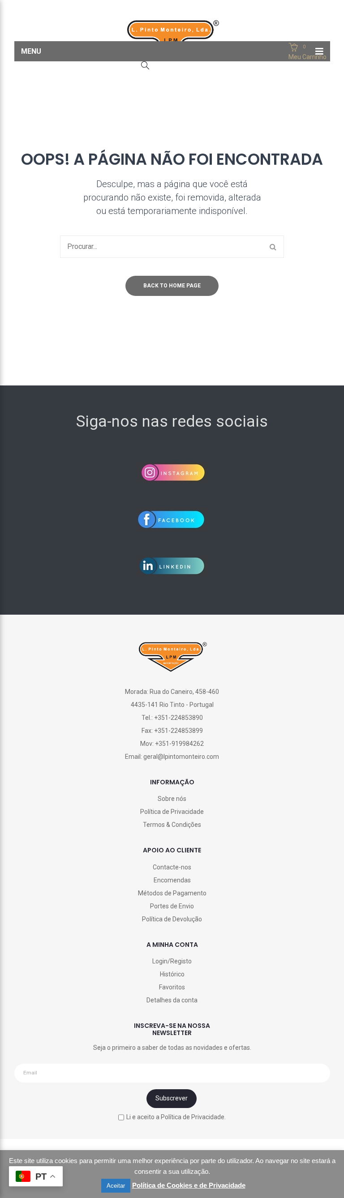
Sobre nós (172, 798)
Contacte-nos (172, 867)
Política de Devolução (172, 919)
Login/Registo (172, 961)
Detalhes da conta (172, 1000)
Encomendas (172, 880)
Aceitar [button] (116, 1185)
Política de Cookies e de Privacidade (188, 1185)
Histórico (172, 974)
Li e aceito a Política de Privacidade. (176, 1117)
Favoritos (172, 987)
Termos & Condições (172, 824)
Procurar (273, 246)
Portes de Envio (172, 906)
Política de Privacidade (172, 811)
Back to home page (172, 285)
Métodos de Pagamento (172, 893)
